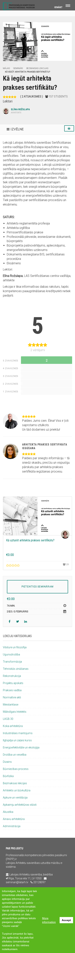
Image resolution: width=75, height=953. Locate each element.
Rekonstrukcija (12, 675)
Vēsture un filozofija (15, 647)
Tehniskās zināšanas (15, 668)
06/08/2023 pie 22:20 (33, 411)
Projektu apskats (13, 683)
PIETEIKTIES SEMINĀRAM (37, 586)
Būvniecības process (15, 768)
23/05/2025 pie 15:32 (33, 441)
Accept (66, 920)
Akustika (8, 811)
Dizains (7, 761)
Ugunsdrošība (11, 654)
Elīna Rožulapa (20, 111)
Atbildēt (50, 411)
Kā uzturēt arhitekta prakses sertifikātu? (30, 540)
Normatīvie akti (12, 697)
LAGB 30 (8, 718)
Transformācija (12, 661)
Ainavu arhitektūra (14, 819)
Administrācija (11, 826)
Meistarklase (10, 704)
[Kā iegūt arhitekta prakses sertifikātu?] (37, 41)
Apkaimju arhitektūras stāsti (20, 804)
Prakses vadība (12, 690)
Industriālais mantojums (17, 733)
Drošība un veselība (14, 754)
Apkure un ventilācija (15, 797)
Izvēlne (17, 129)
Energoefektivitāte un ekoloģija (21, 747)
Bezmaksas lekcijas (37, 68)
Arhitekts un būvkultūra (16, 790)
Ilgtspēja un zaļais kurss (17, 740)
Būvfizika (8, 776)
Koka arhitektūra (13, 726)
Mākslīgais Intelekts (14, 711)
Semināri (18, 68)
